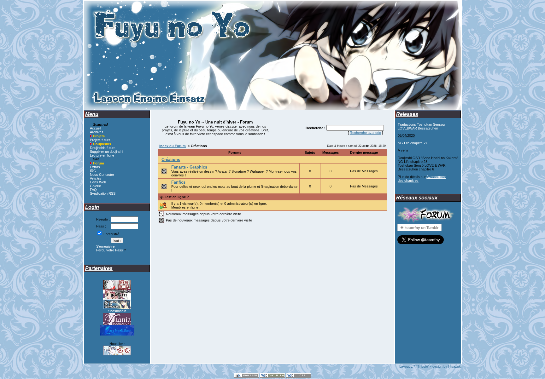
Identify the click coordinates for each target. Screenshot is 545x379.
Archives (96, 132)
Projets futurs (100, 140)
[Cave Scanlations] (117, 334)
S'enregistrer (106, 246)
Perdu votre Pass (109, 250)
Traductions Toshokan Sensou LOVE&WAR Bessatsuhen (421, 126)
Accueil (95, 128)
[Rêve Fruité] (117, 288)
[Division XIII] (117, 298)
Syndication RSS (102, 193)
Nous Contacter (102, 174)
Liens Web (98, 182)
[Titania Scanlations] (117, 323)
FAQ (93, 190)
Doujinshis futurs (102, 148)
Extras (95, 167)
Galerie (95, 186)
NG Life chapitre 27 (412, 143)
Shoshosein (117, 311)
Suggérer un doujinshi (106, 151)
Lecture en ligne (102, 155)
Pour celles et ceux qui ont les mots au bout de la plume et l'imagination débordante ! (234, 186)
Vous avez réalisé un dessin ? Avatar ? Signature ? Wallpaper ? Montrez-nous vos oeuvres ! (234, 171)
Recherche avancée (365, 133)
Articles (95, 178)
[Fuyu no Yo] (117, 354)
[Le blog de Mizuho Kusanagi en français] (117, 308)
